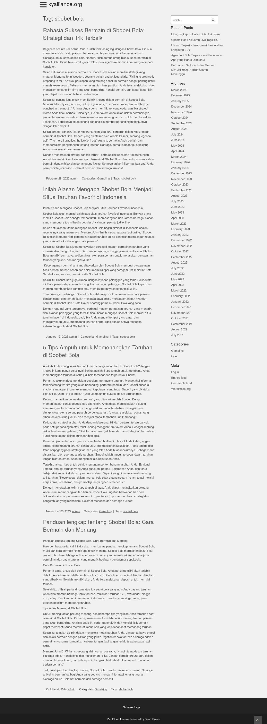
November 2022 (181, 246)
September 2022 (181, 257)
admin (74, 178)
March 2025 (178, 90)
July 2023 (177, 201)
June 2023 (178, 207)
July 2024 (177, 134)
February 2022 (180, 296)
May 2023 (177, 212)
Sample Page (131, 707)
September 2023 (181, 190)
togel (174, 356)
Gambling (103, 178)
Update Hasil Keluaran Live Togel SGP (195, 40)
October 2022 (180, 251)
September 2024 (181, 123)
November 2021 (181, 313)
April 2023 (177, 218)
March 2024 (178, 157)
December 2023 (181, 173)
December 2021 (181, 307)
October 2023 (180, 184)
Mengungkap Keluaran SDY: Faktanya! (195, 34)
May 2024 (177, 145)
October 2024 (180, 117)
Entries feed (178, 377)
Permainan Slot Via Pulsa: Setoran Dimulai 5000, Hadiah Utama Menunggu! (193, 69)
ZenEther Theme (118, 719)
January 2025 (180, 101)
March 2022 (178, 290)
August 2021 (179, 329)
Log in (175, 372)
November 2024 (181, 112)
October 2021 (180, 318)
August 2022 (179, 262)
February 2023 (180, 229)
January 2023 (180, 235)
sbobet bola (128, 178)
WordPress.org (181, 389)
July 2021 (177, 335)
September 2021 (181, 324)
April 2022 (177, 285)
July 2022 (177, 268)
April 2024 (177, 151)
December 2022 (181, 240)
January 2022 (180, 301)
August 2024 (179, 129)
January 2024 (180, 168)
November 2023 (181, 179)
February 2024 (180, 162)
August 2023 (179, 195)
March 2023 (178, 223)
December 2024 (181, 106)
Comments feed (181, 383)
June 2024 (178, 140)
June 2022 (178, 273)
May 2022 (177, 279)
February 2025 (180, 95)
